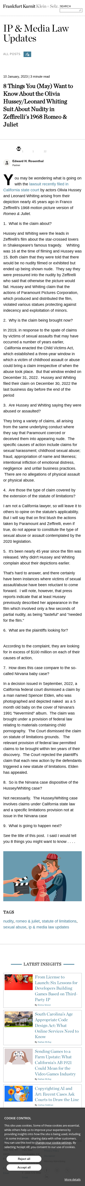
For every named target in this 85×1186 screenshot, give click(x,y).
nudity (8, 921)
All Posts (11, 54)
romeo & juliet (28, 921)
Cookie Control (17, 1118)
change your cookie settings (53, 1143)
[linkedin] (39, 149)
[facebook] (50, 149)
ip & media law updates (49, 927)
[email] (18, 149)
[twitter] (29, 149)
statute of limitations (59, 921)
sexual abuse (14, 927)
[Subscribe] (27, 54)
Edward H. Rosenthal (28, 161)
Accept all (24, 1167)
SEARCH (65, 6)
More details (73, 1179)
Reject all (24, 1159)
